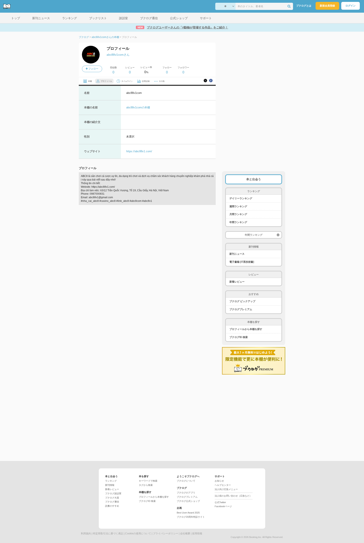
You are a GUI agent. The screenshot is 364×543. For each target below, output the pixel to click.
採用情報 (197, 533)
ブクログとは (303, 5)
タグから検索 (146, 485)
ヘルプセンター (223, 485)
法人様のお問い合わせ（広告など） (233, 495)
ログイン (350, 5)
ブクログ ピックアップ (242, 301)
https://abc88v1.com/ (139, 151)
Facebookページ (223, 506)
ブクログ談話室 (113, 493)
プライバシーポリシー (165, 533)
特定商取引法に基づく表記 (108, 533)
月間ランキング (238, 214)
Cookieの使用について (138, 533)
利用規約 (86, 533)
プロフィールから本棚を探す (245, 329)
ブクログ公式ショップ (188, 501)
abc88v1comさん (118, 54)
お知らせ (219, 481)
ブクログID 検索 (238, 337)
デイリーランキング (240, 198)
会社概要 (185, 533)
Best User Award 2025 (188, 512)
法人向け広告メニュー (226, 489)
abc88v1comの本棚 (138, 107)
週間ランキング (238, 206)
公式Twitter (220, 502)
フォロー (93, 68)
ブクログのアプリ (186, 492)
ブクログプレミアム (240, 309)
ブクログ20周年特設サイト (191, 517)
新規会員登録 (327, 5)
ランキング (111, 481)
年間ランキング (238, 222)
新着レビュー (237, 281)
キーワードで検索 (148, 481)
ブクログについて (186, 481)
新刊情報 (109, 485)
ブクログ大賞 (112, 497)
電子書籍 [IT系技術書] (241, 261)
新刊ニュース (237, 253)
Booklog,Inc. (255, 537)
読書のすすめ (112, 506)
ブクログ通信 (112, 501)
